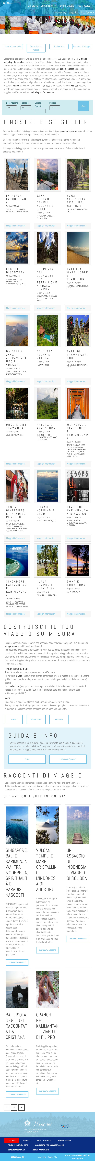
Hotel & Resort (36, 719)
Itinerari (13, 719)
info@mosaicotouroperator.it (37, 1129)
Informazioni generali (68, 759)
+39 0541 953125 (32, 1132)
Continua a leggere (17, 962)
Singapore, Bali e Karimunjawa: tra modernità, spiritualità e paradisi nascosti (17, 873)
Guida (27, 759)
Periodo (52, 102)
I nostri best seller (13, 46)
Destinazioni (47, 5)
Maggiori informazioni (15, 225)
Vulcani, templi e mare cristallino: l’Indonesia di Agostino (46, 870)
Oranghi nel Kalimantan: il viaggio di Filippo (47, 1026)
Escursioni (59, 719)
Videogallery (60, 12)
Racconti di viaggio (81, 46)
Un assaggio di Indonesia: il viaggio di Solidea (77, 864)
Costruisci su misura (36, 48)
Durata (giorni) (38, 104)
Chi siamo (33, 5)
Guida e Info (59, 46)
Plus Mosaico (83, 5)
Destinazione (12, 102)
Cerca (83, 106)
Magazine (73, 12)
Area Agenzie (87, 12)
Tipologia (25, 102)
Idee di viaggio (66, 5)
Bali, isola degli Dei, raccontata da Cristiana (16, 1026)
